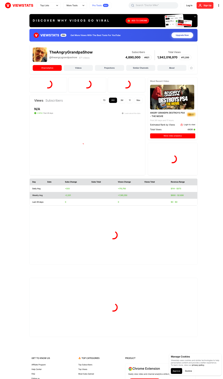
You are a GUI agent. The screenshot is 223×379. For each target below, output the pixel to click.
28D (113, 100)
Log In (189, 5)
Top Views (82, 369)
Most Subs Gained (86, 374)
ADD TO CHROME (139, 20)
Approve (176, 371)
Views (38, 100)
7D (104, 100)
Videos (78, 68)
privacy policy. (198, 365)
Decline (188, 371)
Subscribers (54, 100)
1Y (130, 100)
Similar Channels (140, 68)
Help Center (37, 369)
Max (138, 100)
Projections (109, 68)
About (172, 68)
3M (122, 100)
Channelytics (47, 68)
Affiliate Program (39, 365)
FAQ (33, 374)
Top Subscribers (85, 365)
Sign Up (207, 5)
